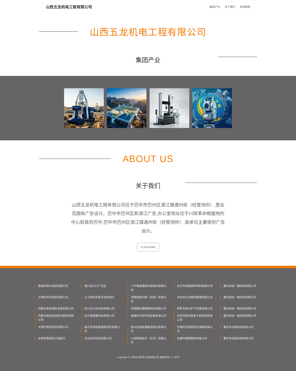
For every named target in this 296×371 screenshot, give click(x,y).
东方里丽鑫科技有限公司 (99, 315)
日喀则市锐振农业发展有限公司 (195, 329)
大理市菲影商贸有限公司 (53, 327)
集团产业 (215, 6)
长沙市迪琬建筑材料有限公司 (195, 285)
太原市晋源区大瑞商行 (51, 338)
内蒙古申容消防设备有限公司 (56, 308)
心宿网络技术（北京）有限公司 (148, 340)
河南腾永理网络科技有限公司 (148, 308)
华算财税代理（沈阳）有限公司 (148, 299)
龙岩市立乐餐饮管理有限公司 (195, 297)
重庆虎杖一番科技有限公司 (239, 285)
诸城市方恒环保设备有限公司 (148, 315)
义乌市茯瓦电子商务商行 (99, 297)
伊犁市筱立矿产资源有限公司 (195, 308)
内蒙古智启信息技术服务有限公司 (56, 317)
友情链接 (245, 6)
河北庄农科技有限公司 (98, 338)
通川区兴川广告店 (95, 285)
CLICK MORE (148, 247)
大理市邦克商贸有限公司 (53, 297)
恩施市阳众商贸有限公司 (53, 285)
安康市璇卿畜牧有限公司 (192, 338)
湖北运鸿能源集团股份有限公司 (148, 329)
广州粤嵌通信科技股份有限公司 (148, 287)
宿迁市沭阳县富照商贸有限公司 (102, 329)
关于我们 (230, 6)
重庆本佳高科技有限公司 (238, 327)
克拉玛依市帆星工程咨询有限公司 (195, 317)
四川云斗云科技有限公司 (99, 308)
